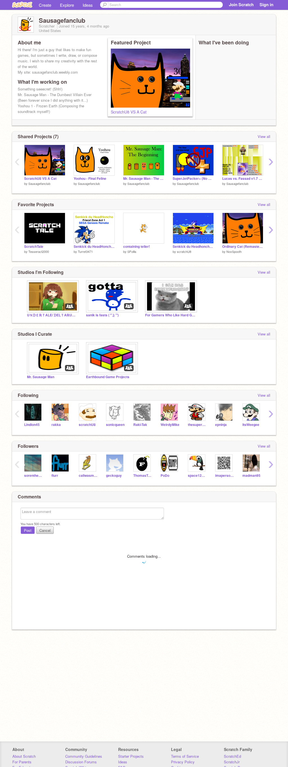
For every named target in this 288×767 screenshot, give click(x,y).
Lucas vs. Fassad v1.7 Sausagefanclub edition (242, 178)
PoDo (165, 475)
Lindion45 (32, 424)
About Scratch (24, 756)
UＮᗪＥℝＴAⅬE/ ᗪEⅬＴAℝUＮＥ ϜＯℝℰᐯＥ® (52, 315)
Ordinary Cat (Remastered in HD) (242, 246)
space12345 (197, 475)
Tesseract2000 (38, 251)
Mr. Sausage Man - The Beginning (143, 178)
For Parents (22, 761)
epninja (221, 424)
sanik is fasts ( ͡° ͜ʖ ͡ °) (102, 315)
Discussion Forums (81, 761)
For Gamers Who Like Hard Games (170, 315)
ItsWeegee (250, 424)
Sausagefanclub (39, 183)
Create (45, 5)
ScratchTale (33, 246)
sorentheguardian (33, 475)
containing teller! (136, 246)
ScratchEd (232, 756)
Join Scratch (241, 4)
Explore (67, 5)
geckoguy (114, 475)
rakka (56, 424)
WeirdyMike (170, 424)
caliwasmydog (88, 475)
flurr (54, 475)
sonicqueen (115, 424)
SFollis (131, 251)
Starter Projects (131, 756)
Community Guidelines (83, 756)
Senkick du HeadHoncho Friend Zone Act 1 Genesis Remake (94, 246)
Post (28, 530)
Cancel (45, 530)
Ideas (88, 5)
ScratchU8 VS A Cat (129, 112)
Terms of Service (185, 756)
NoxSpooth (234, 251)
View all (264, 136)
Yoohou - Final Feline (90, 178)
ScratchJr (232, 761)
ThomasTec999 (142, 475)
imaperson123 (224, 475)
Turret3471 (85, 251)
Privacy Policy (183, 761)
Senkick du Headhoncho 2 (193, 246)
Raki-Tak (140, 424)
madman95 (251, 475)
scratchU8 (184, 251)
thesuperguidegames (197, 424)
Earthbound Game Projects (107, 377)
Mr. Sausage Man (40, 377)
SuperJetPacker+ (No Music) (193, 178)
